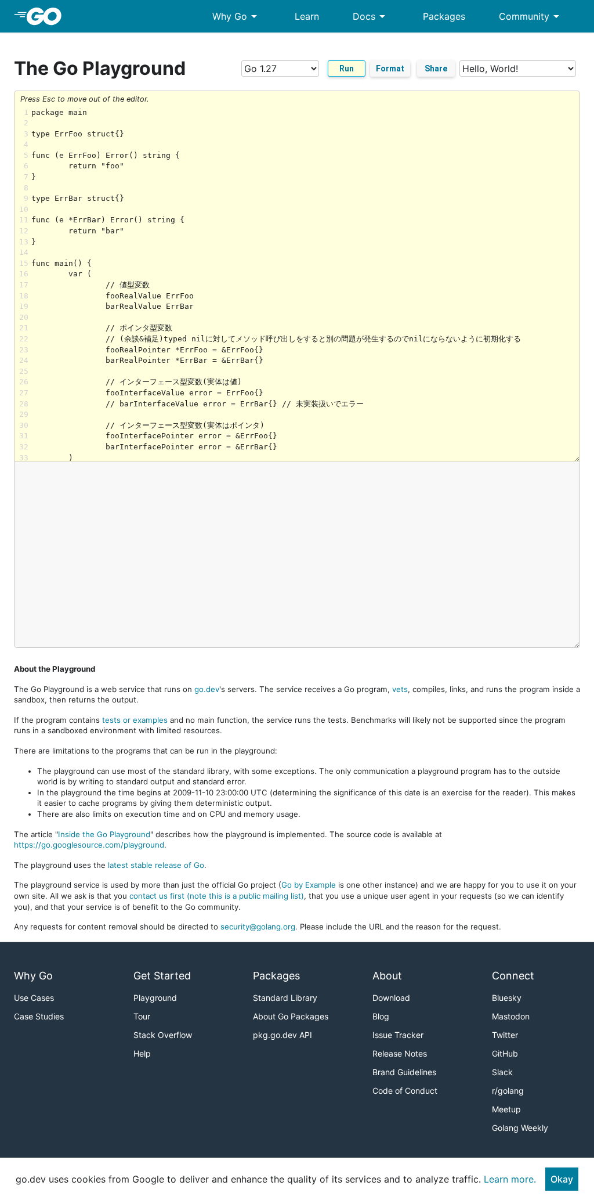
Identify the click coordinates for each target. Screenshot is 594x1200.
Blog (380, 1016)
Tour (141, 1016)
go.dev (206, 689)
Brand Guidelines (404, 1072)
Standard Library (285, 998)
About (387, 976)
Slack (502, 1072)
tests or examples (135, 720)
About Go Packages (290, 1016)
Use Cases (34, 998)
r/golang (508, 1091)
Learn (307, 16)
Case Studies (39, 1016)
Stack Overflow (162, 1035)
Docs (371, 16)
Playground (155, 998)
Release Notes (399, 1053)
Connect (513, 976)
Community (531, 16)
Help (142, 1053)
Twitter (505, 1035)
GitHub (505, 1053)
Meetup (506, 1109)
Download (391, 998)
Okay (561, 1179)
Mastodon (511, 1016)
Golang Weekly (520, 1128)
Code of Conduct (404, 1091)
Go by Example (308, 884)
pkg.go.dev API (282, 1035)
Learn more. (510, 1179)
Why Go (236, 16)
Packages (444, 16)
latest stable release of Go (156, 865)
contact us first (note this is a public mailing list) (216, 895)
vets (400, 689)
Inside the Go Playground (104, 834)
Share (436, 68)
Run (346, 68)
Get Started (162, 976)
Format (390, 68)
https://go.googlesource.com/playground (89, 844)
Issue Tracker (397, 1035)
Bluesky (506, 998)
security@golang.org (257, 926)
